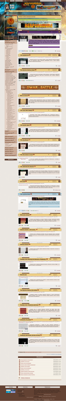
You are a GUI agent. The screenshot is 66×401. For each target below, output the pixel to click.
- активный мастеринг (9, 76)
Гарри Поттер (9, 93)
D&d (6, 134)
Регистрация (19, 0)
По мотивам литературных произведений (38, 231)
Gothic (6, 143)
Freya (7, 56)
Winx (8, 120)
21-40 (26, 352)
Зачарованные (9, 115)
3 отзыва (58, 80)
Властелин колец (10, 95)
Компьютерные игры (9, 142)
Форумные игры (21, 97)
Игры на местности (9, 138)
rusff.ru (34, 97)
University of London (25, 319)
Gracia (7, 58)
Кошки (7, 88)
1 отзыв (59, 65)
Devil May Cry (9, 126)
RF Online (7, 65)
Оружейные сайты (9, 140)
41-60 (28, 352)
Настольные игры (9, 133)
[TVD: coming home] (44, 200)
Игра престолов (9, 118)
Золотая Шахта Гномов (47, 396)
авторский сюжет (21, 34)
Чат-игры (7, 69)
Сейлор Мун (9, 108)
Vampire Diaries (24, 244)
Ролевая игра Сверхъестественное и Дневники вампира (35, 259)
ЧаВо (52, 11)
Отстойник (24, 11)
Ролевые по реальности (9, 81)
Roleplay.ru (40, 396)
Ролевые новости (8, 147)
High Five (7, 59)
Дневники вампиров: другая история (30, 335)
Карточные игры (8, 136)
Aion (6, 47)
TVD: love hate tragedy (26, 110)
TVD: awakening (24, 55)
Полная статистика (30, 397)
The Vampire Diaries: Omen (27, 70)
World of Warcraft (8, 48)
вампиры (49, 156)
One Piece (8, 106)
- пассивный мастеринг (9, 78)
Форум (48, 11)
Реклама (51, 399)
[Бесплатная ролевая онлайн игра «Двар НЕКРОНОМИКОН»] (40, 27)
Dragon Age (9, 125)
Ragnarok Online (8, 64)
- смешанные (7, 74)
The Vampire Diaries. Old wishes (28, 290)
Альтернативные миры (9, 82)
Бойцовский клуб (9, 46)
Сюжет (30, 45)
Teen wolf (8, 114)
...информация (8, 49)
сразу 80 (7, 54)
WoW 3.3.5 (7, 51)
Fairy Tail (8, 101)
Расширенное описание (44, 47)
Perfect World (7, 60)
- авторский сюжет (8, 79)
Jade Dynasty (7, 62)
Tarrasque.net (53, 396)
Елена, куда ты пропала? (26, 363)
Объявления (36, 11)
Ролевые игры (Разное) (10, 155)
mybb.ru (34, 246)
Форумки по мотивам (28, 97)
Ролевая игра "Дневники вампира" (29, 305)
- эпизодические (8, 75)
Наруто (8, 100)
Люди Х (8, 129)
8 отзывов (58, 210)
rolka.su (26, 34)
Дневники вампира (10, 113)
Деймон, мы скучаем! (25, 366)
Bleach (8, 104)
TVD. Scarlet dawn (25, 125)
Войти (12, 0)
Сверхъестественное (10, 116)
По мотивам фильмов (49, 276)
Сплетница (26, 322)
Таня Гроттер (9, 96)
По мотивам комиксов (9, 128)
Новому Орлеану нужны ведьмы (27, 371)
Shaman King (9, 109)
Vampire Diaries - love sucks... (28, 229)
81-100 (33, 352)
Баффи (47, 261)
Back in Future (24, 95)
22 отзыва (58, 300)
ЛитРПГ (6, 131)
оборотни (54, 156)
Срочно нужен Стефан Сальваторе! (28, 364)
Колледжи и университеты (36, 321)
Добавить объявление (25, 377)
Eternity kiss (23, 274)
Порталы (7, 40)
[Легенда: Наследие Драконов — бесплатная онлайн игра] (39, 89)
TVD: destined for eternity (27, 166)
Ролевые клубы (8, 149)
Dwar (7, 45)
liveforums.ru (52, 231)
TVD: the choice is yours (26, 154)
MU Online (7, 61)
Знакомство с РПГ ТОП (45, 399)
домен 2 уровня (30, 34)
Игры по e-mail (8, 153)
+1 (59, 31)
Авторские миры (8, 80)
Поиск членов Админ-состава (27, 373)
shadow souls (23, 32)
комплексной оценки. (47, 394)
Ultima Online (7, 63)
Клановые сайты (8, 151)
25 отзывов (58, 225)
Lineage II (7, 55)
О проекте (35, 399)
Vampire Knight (9, 102)
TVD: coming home (25, 194)
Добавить (15, 11)
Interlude (7, 57)
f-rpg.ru (42, 183)
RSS (53, 399)
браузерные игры (8, 44)
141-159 (40, 352)
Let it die (22, 181)
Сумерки (50, 261)
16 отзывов (58, 270)
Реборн (8, 103)
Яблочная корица (24, 215)
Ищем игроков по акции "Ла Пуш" (28, 374)
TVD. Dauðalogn (24, 140)
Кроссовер (8, 90)
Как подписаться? (58, 21)
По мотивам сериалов (40, 97)
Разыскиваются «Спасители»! (27, 359)
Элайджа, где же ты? (25, 361)
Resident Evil (9, 127)
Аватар (8, 121)
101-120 (36, 352)
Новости (19, 11)
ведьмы (46, 156)
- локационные (8, 73)
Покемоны (9, 107)
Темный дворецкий (10, 105)
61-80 (31, 352)
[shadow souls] (44, 38)
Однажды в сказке (10, 117)
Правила (39, 399)
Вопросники (30, 11)
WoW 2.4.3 (7, 50)
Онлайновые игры (9, 42)
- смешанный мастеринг (9, 77)
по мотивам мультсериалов (10, 119)
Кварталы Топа (43, 11)
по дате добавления (58, 354)
